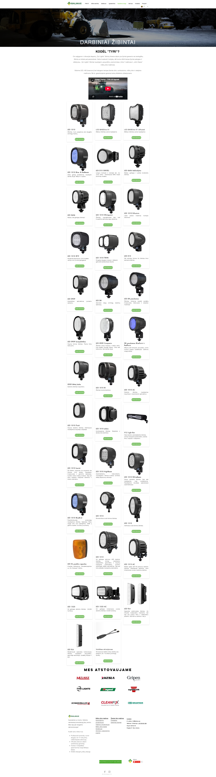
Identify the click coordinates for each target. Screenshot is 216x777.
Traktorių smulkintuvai (102, 724)
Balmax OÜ (109, 774)
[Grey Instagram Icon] (109, 771)
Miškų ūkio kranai (101, 727)
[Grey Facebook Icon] (104, 771)
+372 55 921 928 (142, 723)
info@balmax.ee (136, 721)
